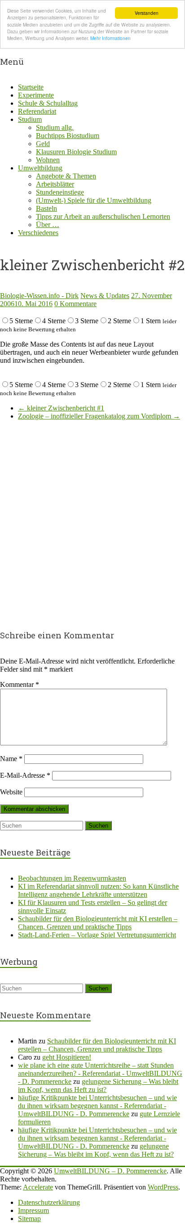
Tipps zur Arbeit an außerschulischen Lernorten (103, 216)
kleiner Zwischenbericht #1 (61, 408)
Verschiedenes (38, 232)
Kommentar (19, 684)
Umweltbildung (40, 168)
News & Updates (104, 295)
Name (11, 758)
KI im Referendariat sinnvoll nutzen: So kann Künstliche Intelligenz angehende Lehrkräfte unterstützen (98, 890)
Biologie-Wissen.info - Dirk (39, 295)
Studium (30, 119)
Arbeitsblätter (55, 184)
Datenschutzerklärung (49, 1202)
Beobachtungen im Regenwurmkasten (72, 878)
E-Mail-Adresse (25, 775)
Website (11, 792)
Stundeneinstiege (60, 192)
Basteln (46, 208)
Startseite (31, 87)
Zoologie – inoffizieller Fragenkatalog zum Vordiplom (99, 416)
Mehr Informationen (110, 38)
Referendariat (37, 111)
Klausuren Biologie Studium (76, 152)
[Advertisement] (92, 520)
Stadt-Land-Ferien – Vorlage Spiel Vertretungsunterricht (97, 935)
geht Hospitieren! (66, 1057)
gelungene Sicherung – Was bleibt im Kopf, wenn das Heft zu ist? (98, 1085)
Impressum (33, 1210)
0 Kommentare (75, 304)
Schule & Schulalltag (48, 103)
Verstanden (147, 12)
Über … (47, 224)
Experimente (36, 95)
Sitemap (29, 1218)
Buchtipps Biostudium (67, 135)
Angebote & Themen (66, 176)
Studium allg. (55, 127)
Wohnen (48, 160)
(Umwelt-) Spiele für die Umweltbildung (93, 200)
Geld (43, 143)
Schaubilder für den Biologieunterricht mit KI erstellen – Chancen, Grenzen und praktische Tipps (97, 923)
